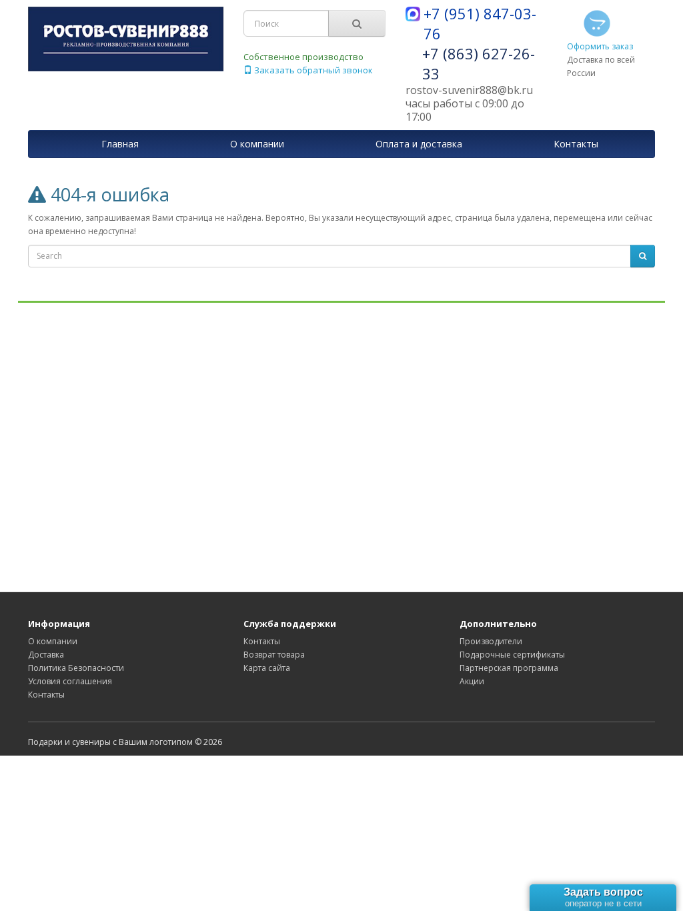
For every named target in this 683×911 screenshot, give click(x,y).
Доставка (46, 654)
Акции (472, 681)
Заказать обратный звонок (312, 70)
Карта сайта (266, 668)
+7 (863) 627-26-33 (478, 63)
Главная (120, 143)
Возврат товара (274, 654)
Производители (491, 641)
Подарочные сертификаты (512, 654)
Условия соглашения (70, 681)
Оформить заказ (600, 46)
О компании (52, 641)
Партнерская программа (509, 668)
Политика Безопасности (76, 668)
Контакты (46, 694)
